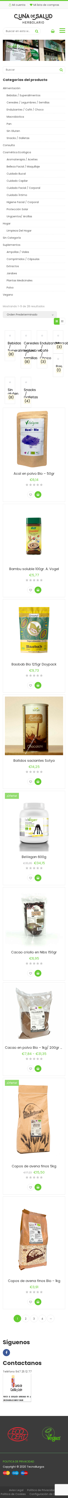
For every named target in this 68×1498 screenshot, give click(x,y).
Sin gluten (13, 131)
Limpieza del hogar (19, 230)
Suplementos (11, 245)
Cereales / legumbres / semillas (28, 102)
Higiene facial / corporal (23, 202)
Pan (9, 124)
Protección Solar (17, 209)
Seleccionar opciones (38, 781)
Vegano (8, 295)
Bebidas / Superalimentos (23, 95)
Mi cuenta (18, 5)
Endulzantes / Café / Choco (25, 109)
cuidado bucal (16, 174)
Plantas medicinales (19, 280)
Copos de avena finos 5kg (34, 1166)
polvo (10, 287)
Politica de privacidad (18, 1461)
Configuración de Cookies (46, 1494)
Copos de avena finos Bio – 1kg (34, 1280)
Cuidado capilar (17, 181)
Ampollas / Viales (18, 252)
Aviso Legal (16, 1490)
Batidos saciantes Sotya (34, 760)
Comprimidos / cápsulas (23, 259)
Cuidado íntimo (17, 195)
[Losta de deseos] (30, 494)
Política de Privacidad (41, 1490)
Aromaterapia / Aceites (22, 159)
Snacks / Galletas (18, 138)
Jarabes (12, 273)
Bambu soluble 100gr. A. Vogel (34, 569)
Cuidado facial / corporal (23, 188)
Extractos (13, 266)
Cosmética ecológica (17, 152)
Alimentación (11, 88)
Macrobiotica (15, 117)
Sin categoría (12, 238)
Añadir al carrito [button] (38, 494)
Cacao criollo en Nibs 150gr (34, 952)
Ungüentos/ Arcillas (19, 216)
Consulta (9, 145)
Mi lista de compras (46, 5)
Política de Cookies (13, 1494)
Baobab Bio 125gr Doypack (34, 664)
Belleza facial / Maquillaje (23, 166)
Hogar (7, 223)
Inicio (9, 51)
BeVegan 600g (34, 856)
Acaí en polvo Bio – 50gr (34, 473)
